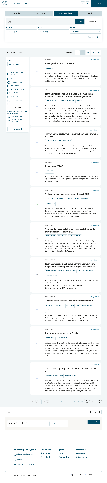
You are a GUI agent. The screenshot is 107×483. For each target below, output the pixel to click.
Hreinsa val (92, 37)
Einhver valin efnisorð (17, 121)
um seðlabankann (88, 270)
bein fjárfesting (17, 100)
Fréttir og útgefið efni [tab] (65, 13)
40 (88, 53)
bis (12, 104)
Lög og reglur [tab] (41, 13)
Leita (80, 22)
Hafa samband (46, 450)
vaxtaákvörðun (59, 198)
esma (77, 305)
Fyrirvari (61, 450)
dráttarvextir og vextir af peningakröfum (58, 140)
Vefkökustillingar (64, 457)
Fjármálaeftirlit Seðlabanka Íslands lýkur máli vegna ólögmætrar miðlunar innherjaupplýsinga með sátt (69, 95)
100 (99, 53)
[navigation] (99, 3)
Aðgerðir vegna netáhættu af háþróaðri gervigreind (69, 300)
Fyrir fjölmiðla (46, 457)
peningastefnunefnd (73, 198)
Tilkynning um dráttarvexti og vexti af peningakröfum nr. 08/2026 (71, 135)
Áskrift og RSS (46, 453)
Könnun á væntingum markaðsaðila (61, 333)
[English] (83, 3)
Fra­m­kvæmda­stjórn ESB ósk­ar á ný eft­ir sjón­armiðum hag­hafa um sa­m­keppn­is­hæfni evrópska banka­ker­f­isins (71, 265)
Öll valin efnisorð (19, 116)
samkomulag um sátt (52, 100)
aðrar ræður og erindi (17, 74)
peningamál (49, 171)
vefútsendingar (50, 235)
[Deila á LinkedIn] (100, 412)
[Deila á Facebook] (91, 412)
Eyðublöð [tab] (90, 13)
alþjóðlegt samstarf (19, 82)
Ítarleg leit (92, 22)
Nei (54, 423)
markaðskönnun (62, 338)
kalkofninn (49, 68)
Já (62, 423)
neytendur (49, 305)
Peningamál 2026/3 (54, 166)
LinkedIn (81, 450)
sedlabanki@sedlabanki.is (24, 454)
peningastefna (50, 203)
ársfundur (15, 86)
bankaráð (14, 97)
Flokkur (72, 28)
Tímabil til (41, 28)
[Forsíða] (18, 3)
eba (79, 270)
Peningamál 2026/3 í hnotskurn (60, 63)
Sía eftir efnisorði (12, 70)
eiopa (72, 305)
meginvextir (49, 198)
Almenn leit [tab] (16, 13)
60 (93, 53)
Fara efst (93, 422)
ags (12, 78)
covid (13, 107)
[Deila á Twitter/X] (95, 412)
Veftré (61, 453)
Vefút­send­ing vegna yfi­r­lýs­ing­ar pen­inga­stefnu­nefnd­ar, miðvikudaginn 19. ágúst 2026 (70, 230)
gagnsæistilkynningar (67, 100)
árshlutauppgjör (17, 89)
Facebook (81, 457)
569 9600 (19, 459)
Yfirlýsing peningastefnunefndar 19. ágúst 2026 (67, 194)
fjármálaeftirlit (81, 100)
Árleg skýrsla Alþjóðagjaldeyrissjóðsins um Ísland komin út (71, 370)
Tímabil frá (9, 28)
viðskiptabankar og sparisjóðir (55, 270)
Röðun (9, 60)
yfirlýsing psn (85, 198)
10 (82, 53)
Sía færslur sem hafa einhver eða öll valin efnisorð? (17, 112)
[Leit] (87, 3)
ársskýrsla (15, 93)
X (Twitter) (81, 453)
